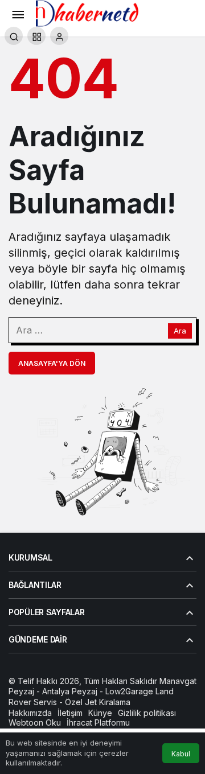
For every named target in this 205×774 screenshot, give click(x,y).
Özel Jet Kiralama (97, 702)
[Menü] (18, 14)
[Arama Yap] (14, 36)
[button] (36, 36)
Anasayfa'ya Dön (51, 363)
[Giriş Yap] (59, 36)
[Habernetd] (87, 12)
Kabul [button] (180, 754)
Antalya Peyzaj (69, 691)
